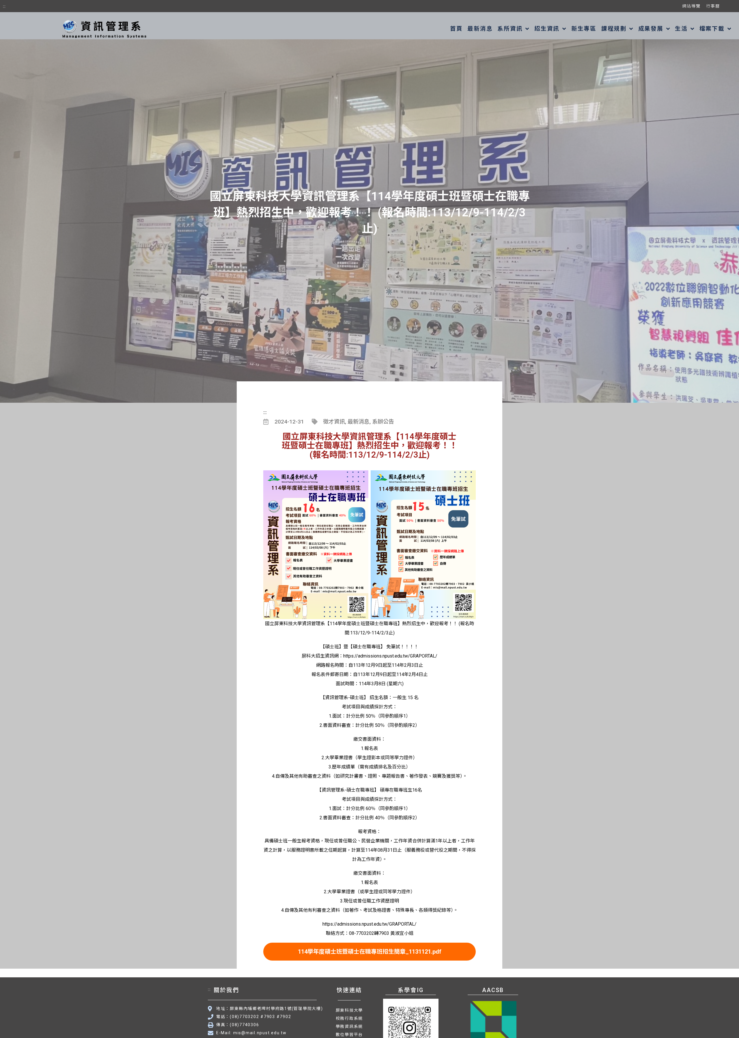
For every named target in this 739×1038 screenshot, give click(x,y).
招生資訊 (546, 28)
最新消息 (479, 28)
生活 (681, 28)
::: (4, 6)
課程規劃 (613, 28)
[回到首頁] (103, 29)
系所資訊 (509, 28)
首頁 (456, 28)
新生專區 (583, 28)
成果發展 (650, 28)
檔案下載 (712, 28)
